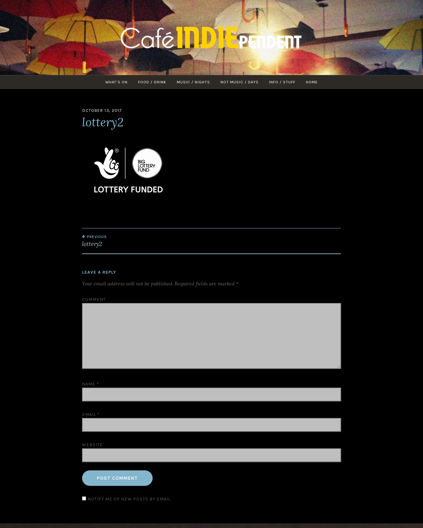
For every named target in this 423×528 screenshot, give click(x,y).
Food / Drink (152, 82)
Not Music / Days (239, 82)
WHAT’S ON (116, 82)
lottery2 (94, 241)
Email (91, 414)
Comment (94, 299)
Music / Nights (193, 82)
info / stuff (282, 82)
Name (90, 384)
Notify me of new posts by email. (130, 499)
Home (312, 82)
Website (92, 444)
